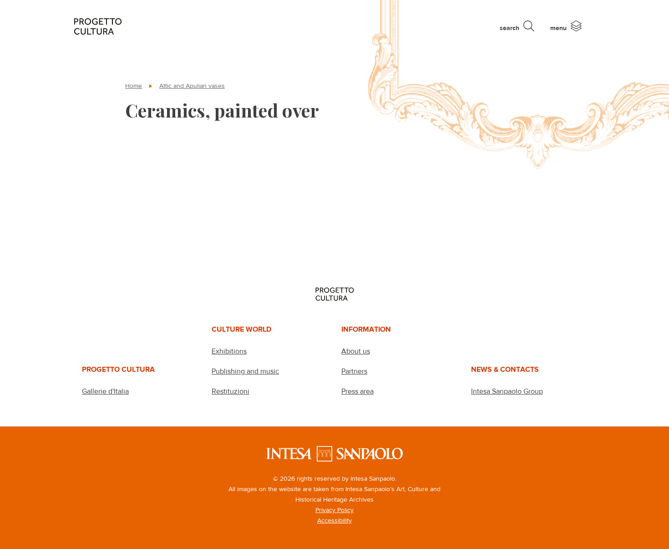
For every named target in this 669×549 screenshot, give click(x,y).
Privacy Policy (334, 509)
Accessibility (334, 520)
